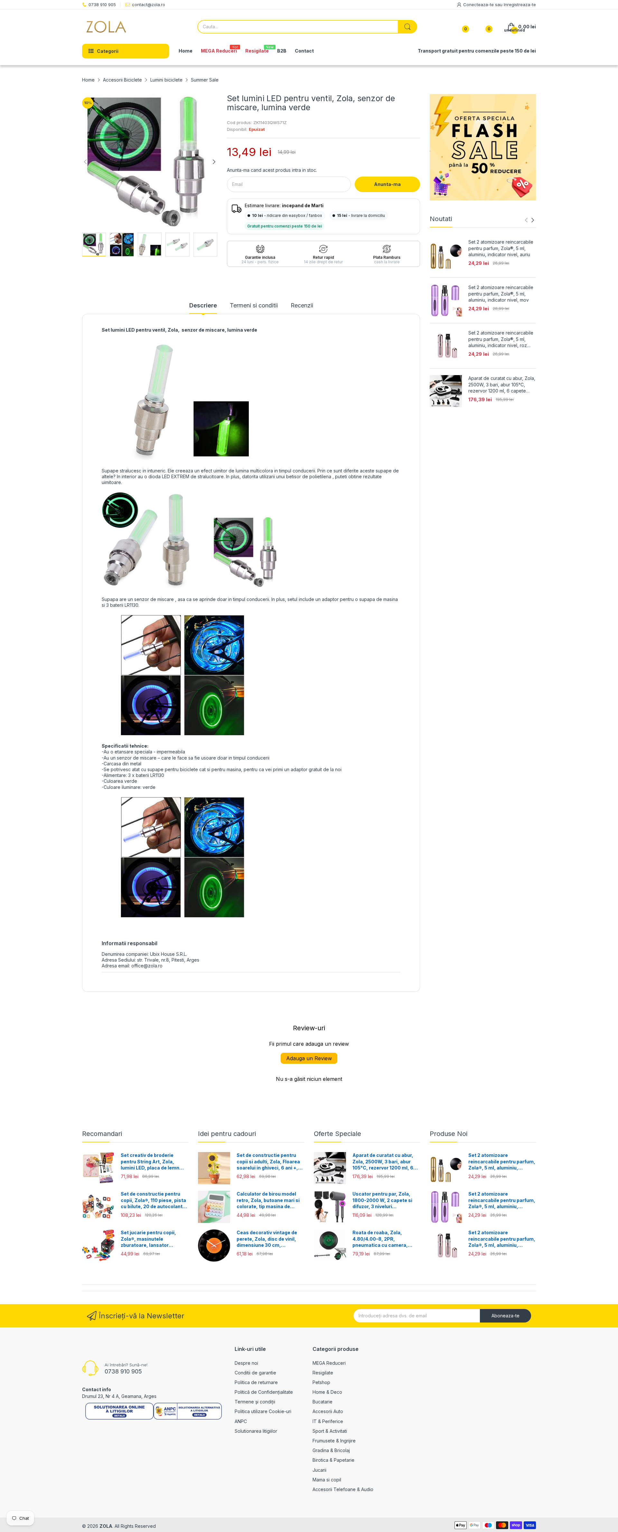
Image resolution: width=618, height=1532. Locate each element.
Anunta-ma (387, 184)
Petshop (321, 1382)
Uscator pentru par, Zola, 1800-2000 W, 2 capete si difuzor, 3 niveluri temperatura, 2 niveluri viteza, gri (382, 1200)
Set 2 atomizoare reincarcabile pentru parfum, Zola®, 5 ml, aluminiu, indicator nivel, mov (500, 294)
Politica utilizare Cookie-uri (263, 1411)
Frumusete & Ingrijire (334, 1440)
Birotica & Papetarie (333, 1460)
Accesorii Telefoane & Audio (343, 1489)
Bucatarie (322, 1401)
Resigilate (323, 1372)
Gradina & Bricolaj (331, 1450)
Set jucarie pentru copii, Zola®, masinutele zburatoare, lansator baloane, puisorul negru (148, 1239)
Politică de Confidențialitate (264, 1392)
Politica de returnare (256, 1382)
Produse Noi (448, 1134)
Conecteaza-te (479, 4)
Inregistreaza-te (520, 4)
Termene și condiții (255, 1401)
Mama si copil (327, 1479)
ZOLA (105, 1526)
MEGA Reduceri (329, 1363)
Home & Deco (327, 1392)
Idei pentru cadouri (227, 1134)
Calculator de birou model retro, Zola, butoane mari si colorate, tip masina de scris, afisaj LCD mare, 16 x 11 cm (268, 1200)
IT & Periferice (328, 1421)
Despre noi (246, 1363)
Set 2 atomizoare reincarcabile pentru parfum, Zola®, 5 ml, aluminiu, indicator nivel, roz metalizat (500, 339)
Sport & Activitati (330, 1431)
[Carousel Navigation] (529, 220)
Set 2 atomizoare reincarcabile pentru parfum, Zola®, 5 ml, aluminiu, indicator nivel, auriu (500, 248)
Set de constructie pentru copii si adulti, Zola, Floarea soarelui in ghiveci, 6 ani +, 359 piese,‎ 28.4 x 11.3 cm (268, 1161)
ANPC (241, 1421)
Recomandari (102, 1134)
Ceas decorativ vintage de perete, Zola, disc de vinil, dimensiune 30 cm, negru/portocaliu (267, 1239)
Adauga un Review (309, 1058)
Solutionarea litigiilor (256, 1431)
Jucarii (319, 1470)
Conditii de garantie (255, 1372)
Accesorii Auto (328, 1411)
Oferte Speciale (337, 1134)
